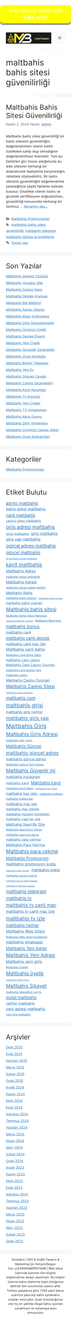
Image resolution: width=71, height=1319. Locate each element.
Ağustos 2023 (17, 1194)
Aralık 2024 (15, 1087)
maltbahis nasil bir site (23, 819)
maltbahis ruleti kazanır (17, 870)
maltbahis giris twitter (24, 712)
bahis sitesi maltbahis (26, 509)
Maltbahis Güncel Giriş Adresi (25, 764)
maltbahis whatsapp (24, 942)
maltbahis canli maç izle (26, 644)
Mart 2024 (14, 1148)
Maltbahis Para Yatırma (25, 845)
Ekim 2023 (14, 1181)
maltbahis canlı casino (23, 660)
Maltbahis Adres (21, 571)
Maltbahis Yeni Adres (26, 948)
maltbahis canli (18, 632)
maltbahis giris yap (27, 718)
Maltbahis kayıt (46, 782)
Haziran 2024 (16, 1127)
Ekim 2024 (14, 1101)
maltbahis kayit (17, 783)
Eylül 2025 (14, 1054)
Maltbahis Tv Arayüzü (23, 397)
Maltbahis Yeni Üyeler (23, 403)
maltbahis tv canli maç (31, 905)
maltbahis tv (19, 898)
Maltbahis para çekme (32, 851)
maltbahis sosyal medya (21, 875)
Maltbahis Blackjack (48, 620)
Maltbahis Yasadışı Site (24, 283)
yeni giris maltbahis (18, 1014)
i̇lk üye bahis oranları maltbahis (21, 558)
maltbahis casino (16, 675)
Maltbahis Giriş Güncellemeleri (30, 323)
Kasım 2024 (15, 1094)
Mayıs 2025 (15, 1067)
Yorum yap (19, 243)
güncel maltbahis (23, 552)
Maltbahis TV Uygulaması (26, 410)
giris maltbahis (44, 533)
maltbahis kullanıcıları (19, 798)
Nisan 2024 (15, 1141)
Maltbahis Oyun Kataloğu (26, 356)
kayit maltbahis (24, 564)
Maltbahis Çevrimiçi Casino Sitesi (32, 430)
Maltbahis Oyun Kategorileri (28, 437)
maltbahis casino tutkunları (19, 692)
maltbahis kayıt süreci (46, 788)
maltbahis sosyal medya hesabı (21, 881)
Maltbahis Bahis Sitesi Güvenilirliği (34, 111)
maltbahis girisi (24, 705)
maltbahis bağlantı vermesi (19, 621)
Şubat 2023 (15, 1234)
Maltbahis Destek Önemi (25, 336)
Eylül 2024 (14, 1107)
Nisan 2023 (15, 1221)
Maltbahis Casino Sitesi (30, 686)
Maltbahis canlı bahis (25, 649)
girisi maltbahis (17, 534)
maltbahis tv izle (25, 918)
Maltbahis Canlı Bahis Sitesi (23, 655)
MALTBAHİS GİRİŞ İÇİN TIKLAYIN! (35, 14)
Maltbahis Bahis (19, 593)
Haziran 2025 (16, 1061)
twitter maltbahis (20, 1003)
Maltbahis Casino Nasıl (24, 290)
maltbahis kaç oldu (21, 793)
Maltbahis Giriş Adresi (32, 734)
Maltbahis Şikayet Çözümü (27, 276)
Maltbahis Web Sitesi (25, 931)
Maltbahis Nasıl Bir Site (25, 824)
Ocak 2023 (14, 1241)
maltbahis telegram (40, 231)
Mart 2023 (14, 1228)
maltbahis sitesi (45, 870)
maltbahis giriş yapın (19, 740)
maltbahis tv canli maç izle (30, 911)
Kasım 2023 (15, 1174)
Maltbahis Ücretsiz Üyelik (26, 330)
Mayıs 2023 (15, 1214)
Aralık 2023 (15, 1168)
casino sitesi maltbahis (23, 521)
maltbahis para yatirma (23, 839)
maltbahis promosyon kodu (31, 864)
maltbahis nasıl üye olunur (22, 834)
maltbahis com (21, 697)
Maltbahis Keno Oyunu (24, 417)
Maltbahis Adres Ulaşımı (25, 310)
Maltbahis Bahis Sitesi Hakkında (26, 615)
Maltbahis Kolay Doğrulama (27, 316)
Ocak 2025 (14, 1081)
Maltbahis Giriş (26, 726)
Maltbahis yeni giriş (24, 961)
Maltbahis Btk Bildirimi (23, 303)
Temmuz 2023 (17, 1201)
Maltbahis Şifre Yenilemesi (27, 423)
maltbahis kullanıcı (51, 793)
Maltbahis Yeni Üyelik (23, 343)
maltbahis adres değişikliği (23, 576)
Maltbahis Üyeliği (17, 967)
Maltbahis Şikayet (26, 986)
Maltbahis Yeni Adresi (30, 955)
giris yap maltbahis (23, 539)
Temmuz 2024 (17, 1121)
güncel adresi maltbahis (31, 546)
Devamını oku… (36, 206)
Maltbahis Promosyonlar (30, 219)
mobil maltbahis (21, 997)
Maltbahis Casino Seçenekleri (29, 383)
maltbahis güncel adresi (26, 759)
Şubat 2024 (15, 1154)
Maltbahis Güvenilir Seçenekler (30, 350)
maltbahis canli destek (28, 638)
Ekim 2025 (14, 1047)
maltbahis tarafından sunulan (20, 886)
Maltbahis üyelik (25, 973)
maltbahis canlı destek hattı (23, 670)
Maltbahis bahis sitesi (31, 609)
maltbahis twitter (22, 925)
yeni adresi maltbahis (25, 1009)
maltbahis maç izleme (22, 809)
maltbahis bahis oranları (24, 603)
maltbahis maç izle (21, 804)
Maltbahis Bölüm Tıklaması (27, 363)
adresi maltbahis (22, 503)
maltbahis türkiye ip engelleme (30, 237)
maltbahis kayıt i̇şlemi (19, 788)
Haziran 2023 (16, 1208)
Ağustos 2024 (17, 1114)
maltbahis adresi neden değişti (25, 587)
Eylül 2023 (14, 1188)
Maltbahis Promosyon (27, 858)
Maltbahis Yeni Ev (20, 370)
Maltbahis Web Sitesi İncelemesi (26, 937)
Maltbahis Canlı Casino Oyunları (30, 665)
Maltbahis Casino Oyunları (28, 680)
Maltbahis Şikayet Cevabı (26, 376)
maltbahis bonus (23, 626)
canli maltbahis (20, 515)
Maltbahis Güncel (23, 746)
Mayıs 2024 (15, 1134)
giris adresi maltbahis (30, 527)
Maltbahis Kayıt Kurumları (26, 390)
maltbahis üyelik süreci (17, 980)
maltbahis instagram (23, 777)
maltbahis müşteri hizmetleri (28, 814)
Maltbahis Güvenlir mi (30, 770)
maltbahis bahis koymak (50, 598)
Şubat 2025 (15, 1074)
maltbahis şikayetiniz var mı (23, 992)
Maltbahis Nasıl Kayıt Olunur (24, 829)
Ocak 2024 (14, 1161)
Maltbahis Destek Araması (27, 296)
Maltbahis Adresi (21, 582)
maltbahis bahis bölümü (21, 598)
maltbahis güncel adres (32, 753)
